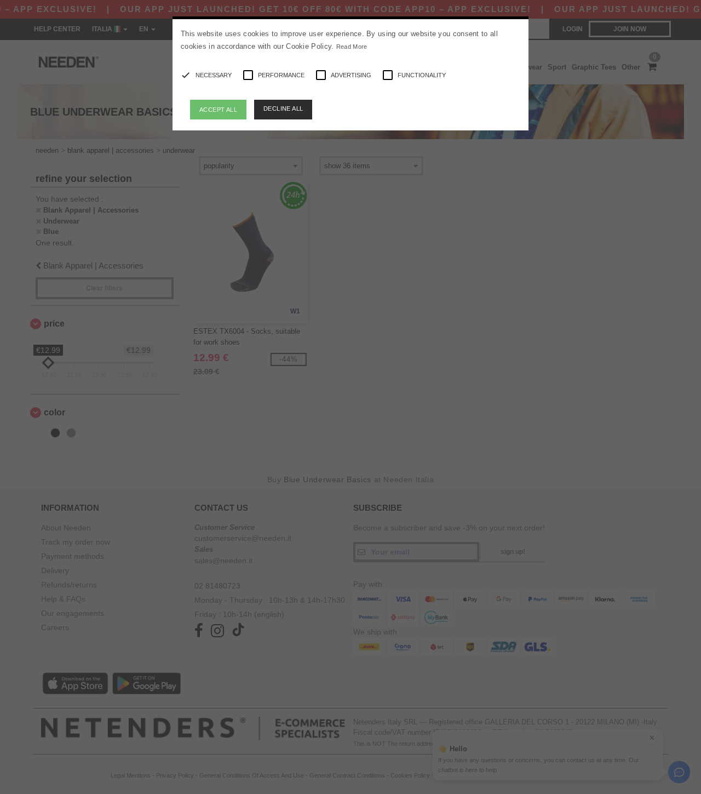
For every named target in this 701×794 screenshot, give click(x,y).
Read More (351, 46)
